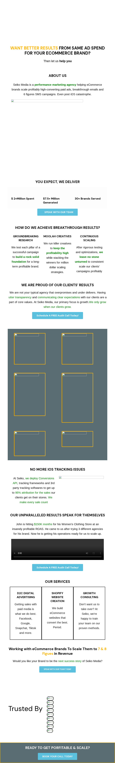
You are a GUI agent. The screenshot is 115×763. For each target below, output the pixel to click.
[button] (77, 734)
